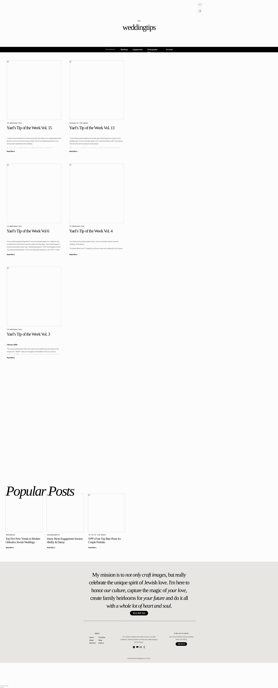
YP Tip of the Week (97, 535)
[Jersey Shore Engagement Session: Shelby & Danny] (65, 513)
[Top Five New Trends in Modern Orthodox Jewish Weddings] (23, 513)
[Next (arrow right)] (3, 687)
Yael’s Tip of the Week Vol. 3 (28, 334)
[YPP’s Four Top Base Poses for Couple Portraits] (106, 513)
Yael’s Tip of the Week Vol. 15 (29, 127)
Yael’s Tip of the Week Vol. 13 (91, 127)
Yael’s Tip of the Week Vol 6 (28, 231)
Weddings (10, 535)
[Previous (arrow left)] (1, 687)
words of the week (78, 123)
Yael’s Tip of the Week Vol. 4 (90, 231)
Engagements (53, 535)
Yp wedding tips (14, 123)
